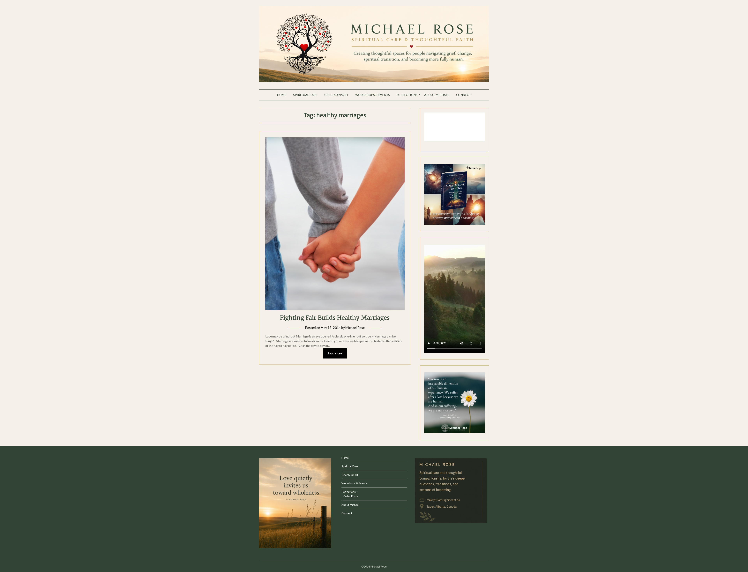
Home (281, 95)
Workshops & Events (372, 95)
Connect (463, 95)
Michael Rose (355, 328)
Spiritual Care (305, 95)
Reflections (407, 95)
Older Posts (350, 496)
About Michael (436, 95)
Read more (335, 353)
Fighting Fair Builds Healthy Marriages (335, 317)
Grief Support (336, 95)
